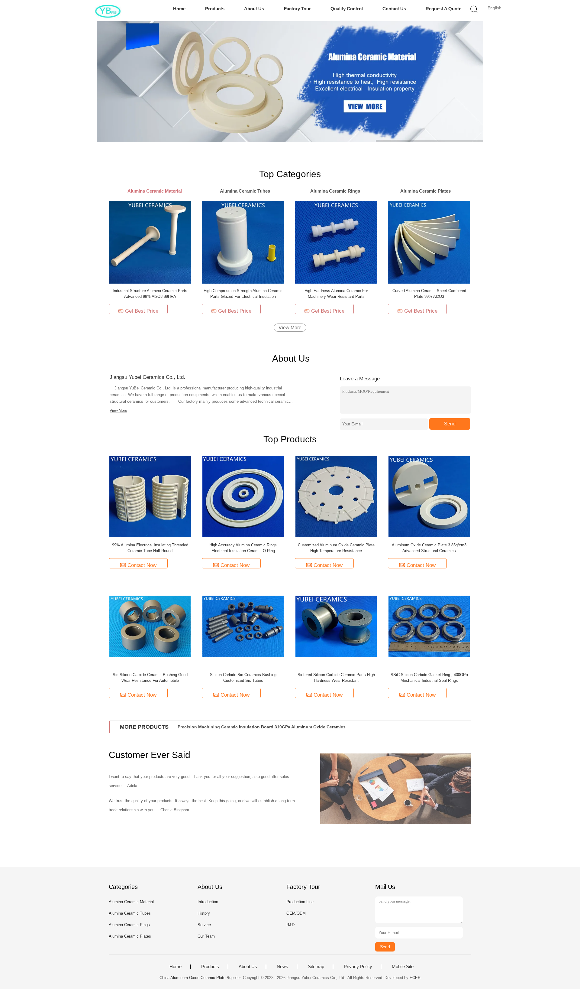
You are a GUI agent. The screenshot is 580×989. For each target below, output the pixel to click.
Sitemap (316, 967)
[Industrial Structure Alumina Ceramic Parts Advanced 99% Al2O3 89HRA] (150, 242)
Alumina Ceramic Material (131, 902)
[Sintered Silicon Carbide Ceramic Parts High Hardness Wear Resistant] (336, 626)
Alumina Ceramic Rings (129, 924)
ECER (415, 977)
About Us (254, 8)
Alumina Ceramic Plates (130, 936)
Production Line (300, 902)
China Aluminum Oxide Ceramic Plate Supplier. (201, 977)
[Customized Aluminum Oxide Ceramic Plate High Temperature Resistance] (336, 496)
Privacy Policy (358, 967)
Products (214, 8)
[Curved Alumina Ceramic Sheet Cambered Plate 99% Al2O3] (429, 242)
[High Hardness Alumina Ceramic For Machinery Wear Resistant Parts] (336, 242)
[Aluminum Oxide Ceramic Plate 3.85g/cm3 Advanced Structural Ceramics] (429, 496)
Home (179, 8)
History (204, 913)
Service (204, 924)
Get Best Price (141, 311)
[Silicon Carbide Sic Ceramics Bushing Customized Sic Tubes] (243, 626)
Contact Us (394, 8)
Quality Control (346, 8)
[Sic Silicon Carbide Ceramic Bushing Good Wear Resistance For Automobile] (150, 626)
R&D (290, 924)
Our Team (206, 936)
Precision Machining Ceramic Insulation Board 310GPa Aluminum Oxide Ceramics (262, 726)
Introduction (208, 902)
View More (290, 327)
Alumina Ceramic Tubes (130, 913)
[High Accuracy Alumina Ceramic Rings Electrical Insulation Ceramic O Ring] (243, 496)
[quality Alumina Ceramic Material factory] (290, 81)
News (282, 967)
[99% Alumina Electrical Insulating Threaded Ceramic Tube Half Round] (150, 496)
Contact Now (141, 565)
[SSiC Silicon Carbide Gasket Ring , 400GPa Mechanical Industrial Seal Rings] (429, 626)
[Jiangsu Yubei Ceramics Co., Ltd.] (108, 10)
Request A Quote (443, 8)
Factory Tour (297, 8)
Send (450, 423)
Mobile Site (403, 967)
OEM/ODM (296, 913)
